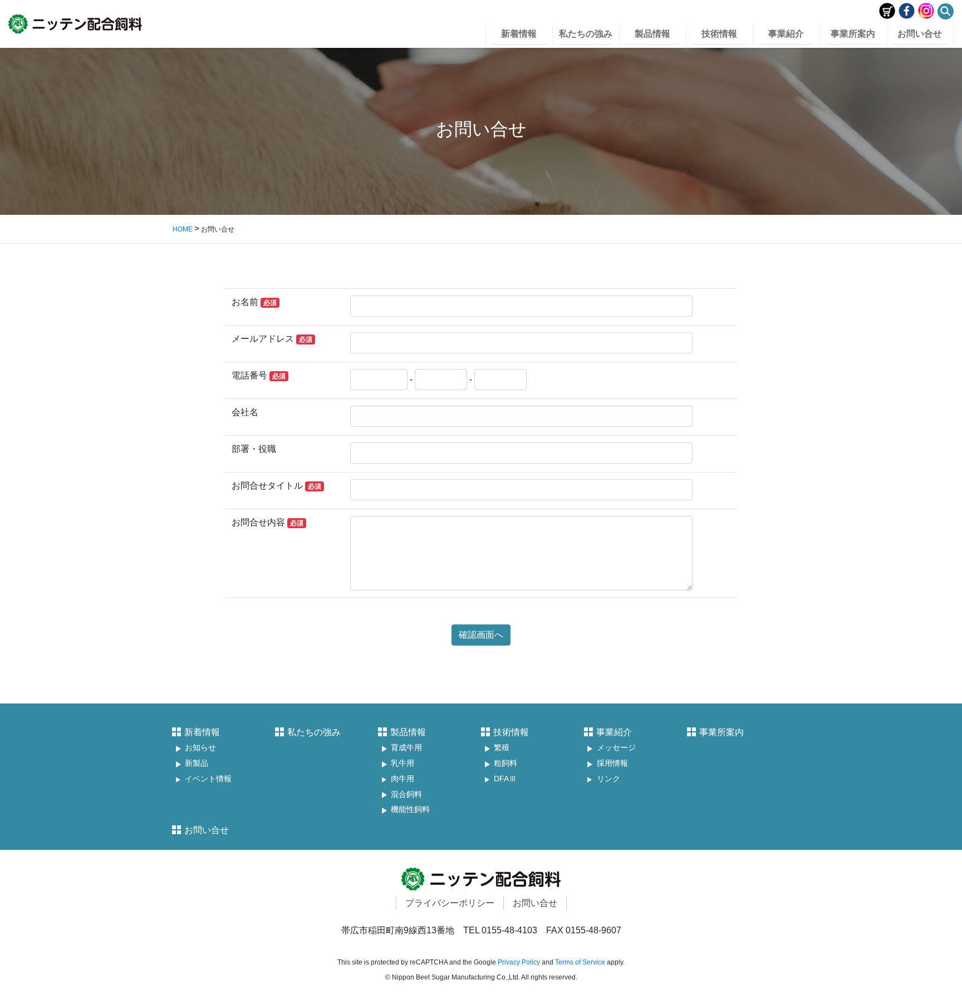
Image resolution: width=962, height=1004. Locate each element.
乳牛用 (402, 763)
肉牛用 (402, 779)
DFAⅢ (505, 779)
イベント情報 (208, 779)
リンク (608, 779)
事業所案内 (721, 732)
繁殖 (501, 748)
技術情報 (511, 732)
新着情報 (202, 732)
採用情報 (612, 763)
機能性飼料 (410, 809)
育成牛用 (406, 748)
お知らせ (200, 748)
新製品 (196, 763)
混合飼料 (406, 794)
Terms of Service (580, 962)
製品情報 (408, 732)
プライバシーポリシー (449, 903)
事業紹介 (614, 732)
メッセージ (616, 748)
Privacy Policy (519, 962)
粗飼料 (505, 763)
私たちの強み (314, 732)
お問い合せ (206, 830)
